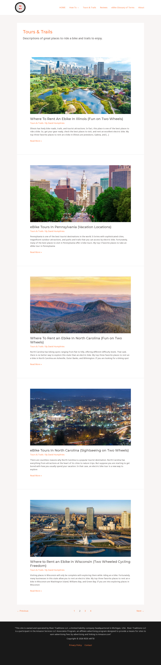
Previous (22, 610)
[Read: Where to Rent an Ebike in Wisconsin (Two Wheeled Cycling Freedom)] (80, 528)
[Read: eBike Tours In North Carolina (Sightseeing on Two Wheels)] (80, 416)
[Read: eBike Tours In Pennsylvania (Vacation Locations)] (80, 193)
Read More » (36, 140)
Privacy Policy (75, 645)
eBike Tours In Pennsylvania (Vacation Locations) (70, 227)
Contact (88, 645)
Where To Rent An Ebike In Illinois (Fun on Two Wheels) (76, 119)
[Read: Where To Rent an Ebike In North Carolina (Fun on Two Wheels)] (80, 304)
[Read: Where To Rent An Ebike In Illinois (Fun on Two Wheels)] (80, 85)
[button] (78, 7)
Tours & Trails (36, 123)
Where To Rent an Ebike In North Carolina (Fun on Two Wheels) (76, 340)
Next (140, 610)
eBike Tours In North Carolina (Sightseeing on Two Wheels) (79, 450)
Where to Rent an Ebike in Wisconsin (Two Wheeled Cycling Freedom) (80, 564)
